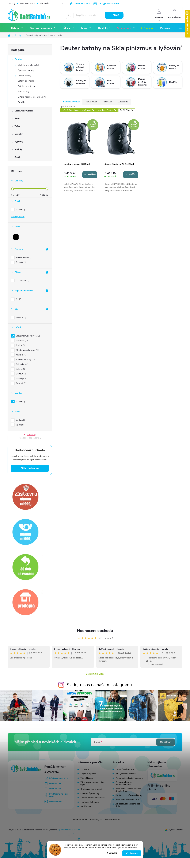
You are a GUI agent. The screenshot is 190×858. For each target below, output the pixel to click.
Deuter (20, 209)
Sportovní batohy (26, 70)
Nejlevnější (91, 102)
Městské (21, 355)
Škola (17, 118)
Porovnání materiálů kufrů (127, 800)
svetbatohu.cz (55, 801)
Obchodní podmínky (89, 793)
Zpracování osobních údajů (92, 797)
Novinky (18, 149)
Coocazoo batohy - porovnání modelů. (124, 783)
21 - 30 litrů (22, 280)
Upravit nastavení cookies (69, 830)
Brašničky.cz (96, 819)
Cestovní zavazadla (24, 110)
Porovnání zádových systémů (129, 778)
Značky (18, 157)
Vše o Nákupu (46, 3)
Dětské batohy (24, 75)
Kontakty (11, 3)
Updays (20, 420)
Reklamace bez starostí (91, 789)
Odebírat (165, 742)
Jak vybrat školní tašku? (126, 774)
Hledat (114, 15)
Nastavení (112, 853)
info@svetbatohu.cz (58, 778)
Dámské (20, 262)
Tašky (17, 126)
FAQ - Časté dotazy (124, 769)
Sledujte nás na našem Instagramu (99, 685)
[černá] (16, 237)
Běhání (20, 369)
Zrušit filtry (31, 434)
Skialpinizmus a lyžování (27, 336)
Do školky (22, 340)
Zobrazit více (95, 674)
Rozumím (133, 853)
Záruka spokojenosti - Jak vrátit (92, 783)
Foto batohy (23, 91)
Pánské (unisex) (24, 257)
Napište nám (86, 806)
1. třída (20, 345)
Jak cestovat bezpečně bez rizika (127, 805)
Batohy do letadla (26, 80)
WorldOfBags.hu (112, 819)
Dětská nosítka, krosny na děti (32, 96)
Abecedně (123, 102)
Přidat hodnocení (29, 468)
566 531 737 (55, 783)
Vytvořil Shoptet (175, 830)
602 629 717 (55, 788)
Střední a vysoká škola (27, 350)
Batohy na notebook (27, 86)
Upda (19, 425)
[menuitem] (17, 28)
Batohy (18, 59)
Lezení (20, 378)
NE (18, 299)
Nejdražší (107, 102)
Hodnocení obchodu (95, 630)
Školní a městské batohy (29, 65)
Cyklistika (22, 364)
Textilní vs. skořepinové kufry (128, 795)
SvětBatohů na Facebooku (58, 795)
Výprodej (19, 141)
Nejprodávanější (71, 102)
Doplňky (21, 102)
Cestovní (21, 374)
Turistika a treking (25, 359)
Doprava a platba (27, 3)
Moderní (20, 317)
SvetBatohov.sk (80, 819)
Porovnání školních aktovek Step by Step (128, 790)
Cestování (21, 383)
